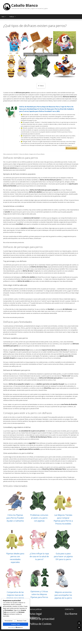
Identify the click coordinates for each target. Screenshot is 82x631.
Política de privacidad (41, 619)
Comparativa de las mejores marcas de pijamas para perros (15, 595)
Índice (42, 86)
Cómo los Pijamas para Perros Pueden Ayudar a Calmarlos (15, 518)
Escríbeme (71, 613)
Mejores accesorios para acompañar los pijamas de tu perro (63, 595)
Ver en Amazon (72, 148)
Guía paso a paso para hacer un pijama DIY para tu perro (63, 556)
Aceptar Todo (15, 624)
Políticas (11, 16)
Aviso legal (35, 613)
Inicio (3, 16)
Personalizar (9, 621)
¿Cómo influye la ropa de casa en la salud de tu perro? (39, 556)
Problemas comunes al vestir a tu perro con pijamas (39, 518)
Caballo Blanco (24, 5)
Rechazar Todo (21, 621)
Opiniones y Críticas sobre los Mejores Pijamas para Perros (39, 594)
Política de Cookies (40, 624)
